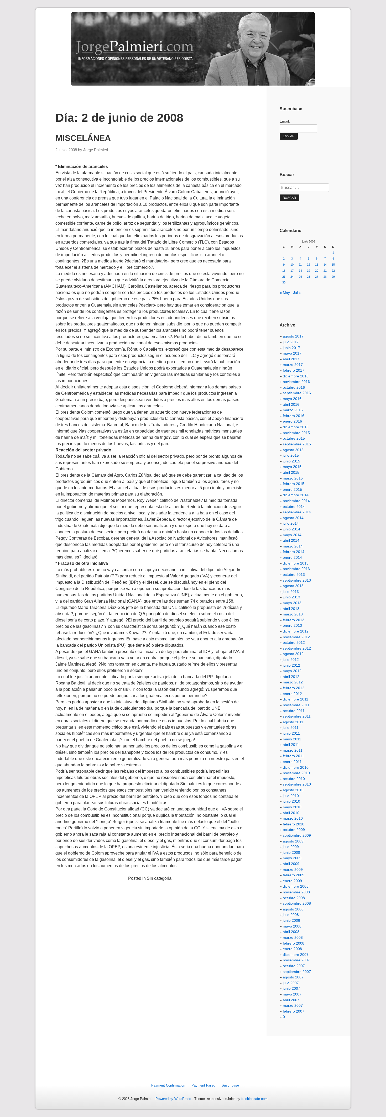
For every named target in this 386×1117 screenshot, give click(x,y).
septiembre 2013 (297, 580)
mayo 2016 (292, 399)
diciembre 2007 (296, 954)
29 (333, 276)
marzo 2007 (293, 1005)
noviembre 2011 (296, 705)
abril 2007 (291, 1000)
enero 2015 (292, 489)
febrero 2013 (293, 620)
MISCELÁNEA (83, 138)
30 (283, 282)
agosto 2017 (293, 336)
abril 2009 (291, 864)
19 (308, 270)
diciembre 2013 (296, 563)
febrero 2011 (293, 756)
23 (283, 276)
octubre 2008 (294, 898)
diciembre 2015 (296, 427)
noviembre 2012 (296, 637)
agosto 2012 (293, 654)
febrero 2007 (293, 1011)
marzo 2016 (293, 410)
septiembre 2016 (297, 393)
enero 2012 (292, 694)
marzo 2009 (293, 869)
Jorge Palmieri (95, 150)
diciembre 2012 (296, 631)
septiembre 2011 (297, 716)
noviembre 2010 (296, 773)
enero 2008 (292, 949)
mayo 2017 (292, 353)
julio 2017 (291, 342)
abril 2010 (291, 813)
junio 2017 (291, 348)
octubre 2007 (294, 966)
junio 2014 (291, 529)
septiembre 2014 (297, 512)
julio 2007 (291, 983)
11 (300, 264)
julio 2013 (291, 591)
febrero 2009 (293, 875)
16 (283, 270)
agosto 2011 (293, 722)
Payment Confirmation (168, 1085)
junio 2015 (291, 461)
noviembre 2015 (296, 433)
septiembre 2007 (297, 972)
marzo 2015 (293, 478)
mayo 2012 (292, 671)
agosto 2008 (293, 909)
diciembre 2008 (296, 886)
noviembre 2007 (296, 960)
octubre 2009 (294, 830)
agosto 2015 (293, 450)
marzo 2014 (293, 546)
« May (285, 293)
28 (325, 276)
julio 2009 (291, 847)
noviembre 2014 (296, 501)
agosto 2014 (293, 518)
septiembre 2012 (297, 648)
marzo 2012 (293, 682)
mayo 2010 (292, 807)
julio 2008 (291, 915)
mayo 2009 (292, 858)
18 (300, 270)
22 (333, 270)
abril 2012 (291, 677)
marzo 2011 (292, 750)
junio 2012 (291, 665)
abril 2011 (291, 744)
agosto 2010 (293, 790)
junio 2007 (291, 988)
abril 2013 (291, 609)
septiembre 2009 (297, 835)
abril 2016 (291, 404)
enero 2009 (292, 881)
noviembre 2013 (296, 569)
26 (308, 276)
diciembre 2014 (296, 495)
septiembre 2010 (297, 784)
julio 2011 (291, 727)
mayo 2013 (292, 603)
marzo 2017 (293, 364)
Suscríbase (230, 1085)
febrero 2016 (293, 416)
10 (292, 264)
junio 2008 (291, 920)
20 (316, 270)
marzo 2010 (293, 818)
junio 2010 (291, 801)
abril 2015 (291, 472)
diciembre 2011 (295, 699)
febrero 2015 (293, 484)
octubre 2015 (294, 438)
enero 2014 (292, 557)
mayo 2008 (292, 926)
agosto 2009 (293, 841)
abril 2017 (291, 359)
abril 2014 (291, 540)
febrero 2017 (293, 370)
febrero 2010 (293, 824)
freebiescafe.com (254, 1099)
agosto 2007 (293, 977)
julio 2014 (291, 523)
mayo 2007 (292, 994)
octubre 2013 (294, 574)
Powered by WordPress (173, 1099)
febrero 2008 (293, 943)
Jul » (297, 293)
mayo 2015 (292, 467)
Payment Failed (203, 1085)
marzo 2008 (293, 937)
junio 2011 (291, 733)
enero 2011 (292, 762)
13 (316, 264)
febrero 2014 (293, 552)
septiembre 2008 (297, 903)
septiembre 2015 (297, 444)
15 (333, 264)
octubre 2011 (294, 711)
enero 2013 (292, 625)
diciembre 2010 (296, 767)
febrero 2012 (293, 688)
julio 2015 (291, 455)
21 (325, 270)
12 (308, 264)
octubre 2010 (294, 779)
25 (300, 276)
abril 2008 (291, 932)
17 (292, 270)
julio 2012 (291, 659)
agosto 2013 (293, 586)
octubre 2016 (294, 387)
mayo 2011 (292, 739)
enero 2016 (292, 421)
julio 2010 (291, 796)
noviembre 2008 (296, 892)
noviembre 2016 (296, 382)
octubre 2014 (294, 506)
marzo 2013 (293, 614)
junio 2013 (291, 597)
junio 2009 (291, 852)
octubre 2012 (294, 642)
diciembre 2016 (296, 376)
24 (292, 276)
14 (325, 264)
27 (316, 276)
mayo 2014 (292, 535)
